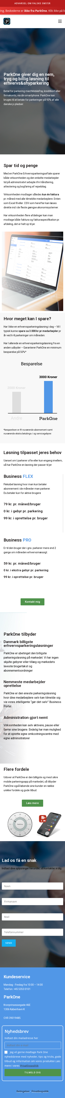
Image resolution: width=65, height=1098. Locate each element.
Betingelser (23, 1091)
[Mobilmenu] (58, 21)
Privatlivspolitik (29, 1065)
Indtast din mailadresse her (21, 1038)
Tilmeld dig (33, 1072)
